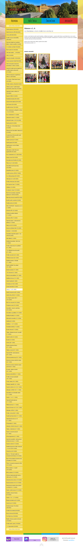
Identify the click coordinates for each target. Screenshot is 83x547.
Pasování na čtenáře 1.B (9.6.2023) (13, 58)
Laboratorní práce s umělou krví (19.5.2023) (12, 92)
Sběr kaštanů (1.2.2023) (11, 238)
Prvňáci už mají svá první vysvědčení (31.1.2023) (13, 246)
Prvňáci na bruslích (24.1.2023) (12, 255)
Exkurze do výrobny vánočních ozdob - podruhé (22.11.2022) (14, 365)
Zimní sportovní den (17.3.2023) (12, 184)
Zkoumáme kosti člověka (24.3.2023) (13, 160)
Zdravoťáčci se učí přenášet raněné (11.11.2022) (13, 393)
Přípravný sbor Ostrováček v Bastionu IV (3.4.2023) (14, 131)
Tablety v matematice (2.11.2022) (13, 429)
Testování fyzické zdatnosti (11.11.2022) (11, 401)
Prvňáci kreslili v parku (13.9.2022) (13, 523)
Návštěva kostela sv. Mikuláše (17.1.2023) (12, 261)
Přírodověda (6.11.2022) (11, 423)
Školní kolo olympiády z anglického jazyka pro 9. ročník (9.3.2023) (13, 193)
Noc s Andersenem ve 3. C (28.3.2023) (14, 154)
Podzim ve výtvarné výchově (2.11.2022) (12, 432)
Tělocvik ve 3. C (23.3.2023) (12, 163)
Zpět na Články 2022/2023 (14, 25)
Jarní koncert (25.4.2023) (11, 104)
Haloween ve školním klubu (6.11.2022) (14, 426)
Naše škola (32, 21)
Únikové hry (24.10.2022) (11, 451)
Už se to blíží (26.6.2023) (11, 34)
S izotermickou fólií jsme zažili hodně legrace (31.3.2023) (13, 136)
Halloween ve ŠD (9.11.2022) (12, 410)
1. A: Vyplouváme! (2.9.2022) (12, 526)
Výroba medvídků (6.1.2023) (12, 286)
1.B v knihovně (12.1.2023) (11, 272)
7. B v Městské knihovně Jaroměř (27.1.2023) (12, 251)
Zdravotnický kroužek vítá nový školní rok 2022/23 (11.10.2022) (13, 486)
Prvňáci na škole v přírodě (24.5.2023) (14, 84)
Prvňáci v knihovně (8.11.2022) (12, 413)
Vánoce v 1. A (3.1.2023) (11, 289)
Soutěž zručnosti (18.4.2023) (12, 107)
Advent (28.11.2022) (10, 342)
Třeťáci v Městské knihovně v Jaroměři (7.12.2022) (13, 333)
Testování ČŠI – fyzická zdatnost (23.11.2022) (12, 353)
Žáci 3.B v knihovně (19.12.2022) (13, 302)
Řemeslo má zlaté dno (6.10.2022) (13, 500)
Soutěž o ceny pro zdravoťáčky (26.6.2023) (12, 38)
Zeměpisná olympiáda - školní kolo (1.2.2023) (13, 242)
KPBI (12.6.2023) (9, 55)
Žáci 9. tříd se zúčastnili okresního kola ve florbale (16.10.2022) (14, 459)
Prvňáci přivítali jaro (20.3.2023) (12, 181)
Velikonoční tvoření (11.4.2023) (12, 117)
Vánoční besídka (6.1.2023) (11, 281)
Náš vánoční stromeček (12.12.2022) (13, 318)
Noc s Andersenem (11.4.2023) (12, 114)
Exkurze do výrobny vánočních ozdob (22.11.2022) (13, 361)
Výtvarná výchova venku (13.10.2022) (14, 479)
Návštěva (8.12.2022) (10, 321)
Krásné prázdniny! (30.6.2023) (12, 29)
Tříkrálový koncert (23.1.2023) (12, 257)
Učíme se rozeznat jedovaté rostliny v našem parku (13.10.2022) (13, 476)
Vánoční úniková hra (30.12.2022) (13, 292)
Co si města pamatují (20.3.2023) (13, 176)
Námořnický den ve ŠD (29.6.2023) (13, 32)
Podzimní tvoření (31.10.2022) (12, 443)
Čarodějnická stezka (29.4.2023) (12, 98)
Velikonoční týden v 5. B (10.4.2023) (13, 120)
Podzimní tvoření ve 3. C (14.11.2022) (14, 387)
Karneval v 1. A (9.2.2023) (11, 231)
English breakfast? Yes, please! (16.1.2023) (12, 266)
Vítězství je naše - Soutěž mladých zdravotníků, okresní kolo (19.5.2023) (13, 87)
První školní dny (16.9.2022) (12, 516)
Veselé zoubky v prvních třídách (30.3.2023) (12, 146)
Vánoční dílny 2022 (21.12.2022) (13, 295)
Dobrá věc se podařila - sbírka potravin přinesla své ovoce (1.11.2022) (14, 440)
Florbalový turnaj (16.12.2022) (12, 305)
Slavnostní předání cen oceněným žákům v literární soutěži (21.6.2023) (13, 43)
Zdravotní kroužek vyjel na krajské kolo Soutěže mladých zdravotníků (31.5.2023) (14, 70)
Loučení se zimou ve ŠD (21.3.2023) (13, 173)
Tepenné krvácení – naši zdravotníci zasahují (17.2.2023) (13, 221)
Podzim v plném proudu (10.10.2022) (13, 490)
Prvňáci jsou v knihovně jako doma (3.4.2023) (13, 126)
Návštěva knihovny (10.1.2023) (12, 278)
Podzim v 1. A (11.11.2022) (12, 397)
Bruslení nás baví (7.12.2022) (12, 329)
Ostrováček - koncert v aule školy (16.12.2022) (13, 309)
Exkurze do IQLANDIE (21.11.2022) (13, 374)
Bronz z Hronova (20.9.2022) (12, 513)
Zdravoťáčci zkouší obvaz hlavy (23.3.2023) (12, 166)
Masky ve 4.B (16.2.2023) (11, 225)
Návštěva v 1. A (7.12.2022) (12, 324)
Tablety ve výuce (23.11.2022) (12, 350)
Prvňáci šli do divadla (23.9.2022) (13, 510)
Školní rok (50, 21)
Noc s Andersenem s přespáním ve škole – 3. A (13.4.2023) (14, 110)
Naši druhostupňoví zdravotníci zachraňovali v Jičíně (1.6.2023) (12, 64)
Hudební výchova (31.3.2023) (12, 139)
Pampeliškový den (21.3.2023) (12, 170)
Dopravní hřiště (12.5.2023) (12, 96)
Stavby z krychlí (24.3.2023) (12, 157)
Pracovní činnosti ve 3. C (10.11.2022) (14, 407)
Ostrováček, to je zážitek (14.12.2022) (14, 312)
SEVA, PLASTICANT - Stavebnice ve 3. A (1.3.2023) (14, 206)
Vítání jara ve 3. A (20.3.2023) (12, 178)
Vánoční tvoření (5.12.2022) (12, 337)
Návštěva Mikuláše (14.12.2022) (12, 315)
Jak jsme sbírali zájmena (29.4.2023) (13, 101)
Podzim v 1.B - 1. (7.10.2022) (12, 497)
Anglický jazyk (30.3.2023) (11, 142)
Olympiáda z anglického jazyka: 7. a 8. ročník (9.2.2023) (13, 234)
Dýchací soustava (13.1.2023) (12, 269)
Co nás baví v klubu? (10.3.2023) (13, 190)
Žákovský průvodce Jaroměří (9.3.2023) (14, 197)
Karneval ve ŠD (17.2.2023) (11, 217)
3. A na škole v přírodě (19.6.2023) (13, 47)
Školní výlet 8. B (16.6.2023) (12, 49)
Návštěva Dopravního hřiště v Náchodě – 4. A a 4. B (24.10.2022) (14, 447)
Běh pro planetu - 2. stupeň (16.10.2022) (11, 468)
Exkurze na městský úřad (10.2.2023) (13, 228)
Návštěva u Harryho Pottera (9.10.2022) (11, 493)
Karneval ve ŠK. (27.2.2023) (12, 210)
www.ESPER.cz (71, 540)
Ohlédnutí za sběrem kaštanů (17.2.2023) (12, 214)
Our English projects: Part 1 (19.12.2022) (11, 298)
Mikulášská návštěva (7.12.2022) (12, 326)
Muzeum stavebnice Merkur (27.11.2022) (11, 346)
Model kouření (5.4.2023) (11, 123)
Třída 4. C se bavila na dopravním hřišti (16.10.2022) (14, 464)
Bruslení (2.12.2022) (10, 339)
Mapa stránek (16, 539)
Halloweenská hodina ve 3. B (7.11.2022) (12, 419)
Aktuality (68, 21)
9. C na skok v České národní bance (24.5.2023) (13, 80)
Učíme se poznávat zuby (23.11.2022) (14, 357)
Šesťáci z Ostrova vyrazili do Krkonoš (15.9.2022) (13, 519)
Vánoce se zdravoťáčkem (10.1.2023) (13, 275)
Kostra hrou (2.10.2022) (11, 503)
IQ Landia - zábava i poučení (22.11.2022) (12, 370)
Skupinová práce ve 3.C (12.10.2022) (13, 482)
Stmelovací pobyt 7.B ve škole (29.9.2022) (12, 506)
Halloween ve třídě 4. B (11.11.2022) (13, 389)
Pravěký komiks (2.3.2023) (11, 203)
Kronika (14, 21)
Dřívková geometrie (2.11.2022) (12, 436)
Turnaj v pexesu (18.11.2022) (12, 381)
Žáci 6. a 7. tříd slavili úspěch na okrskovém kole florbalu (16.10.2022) (14, 454)
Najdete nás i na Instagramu (53, 539)
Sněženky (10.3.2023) (10, 187)
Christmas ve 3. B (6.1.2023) (12, 283)
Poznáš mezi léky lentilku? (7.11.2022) (14, 416)
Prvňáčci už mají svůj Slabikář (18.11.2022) (12, 377)
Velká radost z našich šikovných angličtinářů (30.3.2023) (12, 150)
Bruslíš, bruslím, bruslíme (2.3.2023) (13, 200)
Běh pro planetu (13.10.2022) (12, 472)
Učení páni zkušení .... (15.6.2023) (13, 52)
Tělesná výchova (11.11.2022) (12, 404)
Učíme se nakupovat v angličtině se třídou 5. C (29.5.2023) (13, 75)
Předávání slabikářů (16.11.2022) (13, 384)
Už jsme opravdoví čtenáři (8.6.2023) (13, 61)
